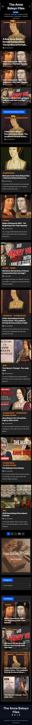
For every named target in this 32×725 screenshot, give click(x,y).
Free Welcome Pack (16, 553)
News (4, 510)
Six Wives (13, 90)
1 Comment (8, 102)
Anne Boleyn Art (7, 315)
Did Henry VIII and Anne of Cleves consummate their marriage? (14, 645)
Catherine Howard (9, 16)
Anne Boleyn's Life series (9, 415)
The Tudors (6, 53)
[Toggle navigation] (3, 6)
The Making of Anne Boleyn (13, 468)
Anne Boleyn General (8, 173)
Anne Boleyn (14, 14)
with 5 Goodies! (16, 559)
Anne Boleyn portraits (20, 315)
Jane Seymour (16, 18)
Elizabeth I (25, 16)
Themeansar (15, 723)
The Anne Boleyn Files (16, 6)
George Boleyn (18, 16)
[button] (29, 35)
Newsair (24, 720)
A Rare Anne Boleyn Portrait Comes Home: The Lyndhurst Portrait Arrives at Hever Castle (14, 320)
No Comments (9, 48)
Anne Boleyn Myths (21, 413)
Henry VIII (7, 14)
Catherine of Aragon (23, 14)
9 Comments (8, 181)
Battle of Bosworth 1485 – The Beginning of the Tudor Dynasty (15, 620)
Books (5, 22)
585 (19, 534)
